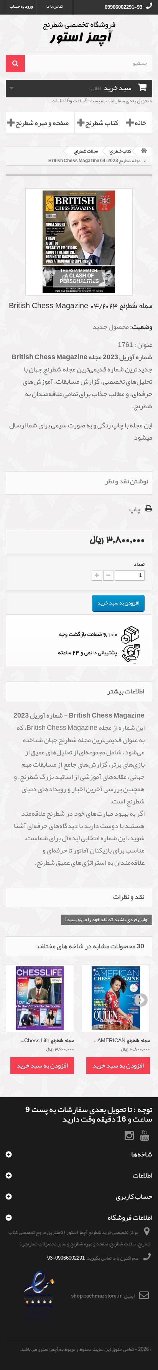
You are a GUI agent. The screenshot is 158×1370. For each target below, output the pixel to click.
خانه (140, 123)
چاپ (135, 509)
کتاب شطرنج (101, 123)
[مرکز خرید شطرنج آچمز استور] (79, 33)
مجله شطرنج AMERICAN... (122, 1041)
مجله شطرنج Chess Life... (47, 1041)
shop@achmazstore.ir (96, 1296)
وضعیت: (141, 326)
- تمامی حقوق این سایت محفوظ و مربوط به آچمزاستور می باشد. (78, 1349)
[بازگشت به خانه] (144, 151)
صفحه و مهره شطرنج (42, 123)
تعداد (139, 564)
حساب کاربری (134, 1196)
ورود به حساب (21, 6)
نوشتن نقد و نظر (126, 481)
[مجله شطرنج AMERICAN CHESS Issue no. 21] (116, 998)
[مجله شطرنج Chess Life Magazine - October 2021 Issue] (40, 998)
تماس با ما (54, 6)
